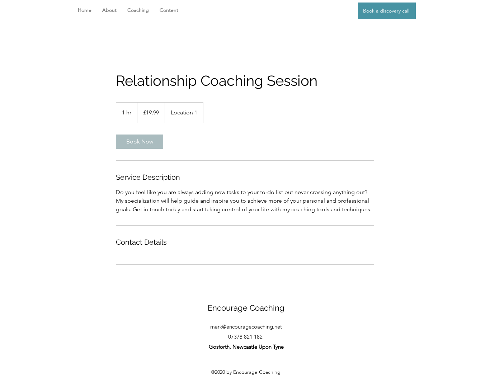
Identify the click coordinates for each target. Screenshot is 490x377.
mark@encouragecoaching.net (246, 326)
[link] (139, 142)
